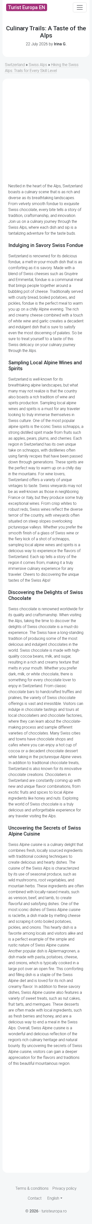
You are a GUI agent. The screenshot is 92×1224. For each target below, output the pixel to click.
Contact (34, 1198)
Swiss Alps (38, 64)
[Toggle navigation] (80, 7)
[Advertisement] (46, 131)
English (53, 1198)
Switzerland (15, 64)
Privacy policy (65, 1188)
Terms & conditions (32, 1188)
